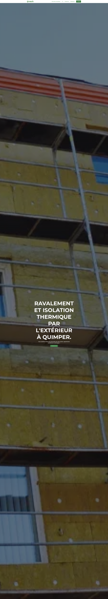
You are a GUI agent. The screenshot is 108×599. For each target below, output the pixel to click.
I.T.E (62, 1)
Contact (78, 1)
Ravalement (67, 1)
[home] (30, 1)
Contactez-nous (54, 345)
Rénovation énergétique (56, 1)
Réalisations (72, 1)
